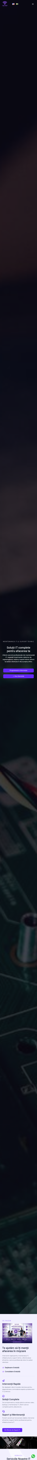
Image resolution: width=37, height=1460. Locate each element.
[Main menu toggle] (33, 4)
